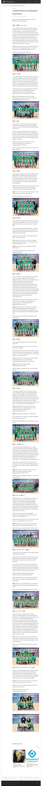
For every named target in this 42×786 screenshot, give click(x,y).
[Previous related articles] (35, 747)
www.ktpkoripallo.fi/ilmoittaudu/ (19, 691)
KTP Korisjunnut (8, 782)
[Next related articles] (38, 747)
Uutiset (7, 5)
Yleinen (10, 5)
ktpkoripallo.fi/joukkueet (26, 49)
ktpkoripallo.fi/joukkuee (27, 189)
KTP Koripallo (15, 16)
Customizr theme (16, 784)
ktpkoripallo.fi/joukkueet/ (17, 365)
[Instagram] (38, 783)
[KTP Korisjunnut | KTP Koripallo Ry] (4, 1)
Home (4, 5)
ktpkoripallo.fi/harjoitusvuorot (18, 472)
